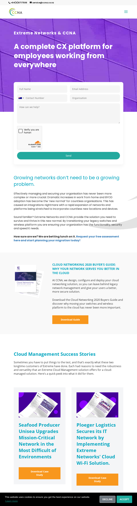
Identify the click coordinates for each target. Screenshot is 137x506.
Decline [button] (107, 499)
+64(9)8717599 (19, 2)
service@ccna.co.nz (43, 2)
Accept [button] (124, 499)
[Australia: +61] (21, 98)
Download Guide (70, 319)
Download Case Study (39, 473)
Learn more (11, 501)
